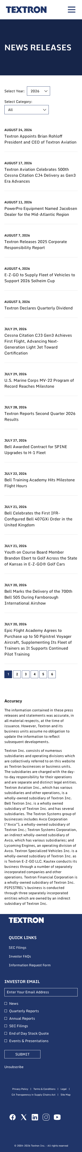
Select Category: (18, 101)
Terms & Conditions (44, 1089)
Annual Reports (22, 1018)
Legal (64, 1089)
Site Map (65, 1095)
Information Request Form (36, 965)
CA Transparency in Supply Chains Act (33, 1095)
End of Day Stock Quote (29, 1033)
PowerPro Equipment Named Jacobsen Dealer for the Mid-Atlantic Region (40, 211)
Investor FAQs (26, 956)
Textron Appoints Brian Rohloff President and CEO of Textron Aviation (40, 139)
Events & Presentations (29, 1040)
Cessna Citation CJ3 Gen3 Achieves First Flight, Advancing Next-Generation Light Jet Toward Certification (38, 344)
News (13, 1003)
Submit (22, 1054)
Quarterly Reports (24, 1011)
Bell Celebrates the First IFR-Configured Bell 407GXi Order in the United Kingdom (38, 519)
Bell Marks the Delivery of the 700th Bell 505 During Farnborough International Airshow (38, 597)
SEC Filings (23, 948)
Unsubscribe (13, 1066)
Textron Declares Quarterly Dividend (38, 308)
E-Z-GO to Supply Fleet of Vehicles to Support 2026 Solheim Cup (39, 278)
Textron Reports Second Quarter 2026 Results (39, 416)
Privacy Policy (20, 1089)
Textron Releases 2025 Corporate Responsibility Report (35, 245)
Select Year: (14, 91)
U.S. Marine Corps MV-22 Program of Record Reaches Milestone (39, 383)
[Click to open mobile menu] (71, 9)
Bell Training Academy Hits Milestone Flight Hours (39, 483)
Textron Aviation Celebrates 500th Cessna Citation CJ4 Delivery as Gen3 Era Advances (40, 175)
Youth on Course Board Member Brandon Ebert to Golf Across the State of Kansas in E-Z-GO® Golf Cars (40, 558)
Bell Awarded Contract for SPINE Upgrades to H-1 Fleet (35, 450)
